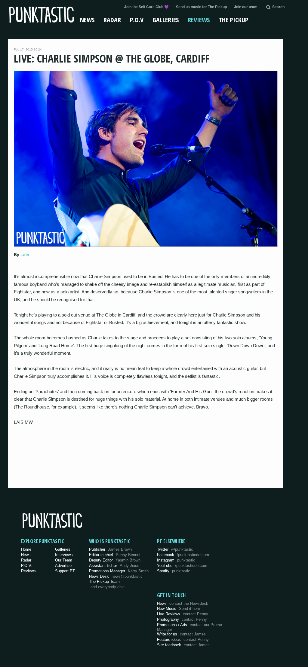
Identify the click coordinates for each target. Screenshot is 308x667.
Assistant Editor (114, 565)
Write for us (181, 634)
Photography (182, 619)
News (87, 19)
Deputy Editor (114, 560)
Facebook (183, 554)
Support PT (65, 571)
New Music (178, 608)
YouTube (182, 565)
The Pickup (233, 19)
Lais (24, 254)
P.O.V (136, 19)
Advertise (63, 565)
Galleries (165, 19)
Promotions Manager (119, 571)
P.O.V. (26, 565)
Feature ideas (183, 639)
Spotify (173, 571)
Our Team (63, 560)
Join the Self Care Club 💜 (146, 7)
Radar (112, 19)
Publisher (110, 549)
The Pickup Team (104, 581)
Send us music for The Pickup (201, 7)
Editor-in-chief (115, 554)
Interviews (64, 554)
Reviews (199, 19)
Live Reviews (182, 614)
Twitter (175, 549)
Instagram (176, 560)
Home (26, 549)
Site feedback (183, 645)
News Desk (116, 576)
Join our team (245, 7)
